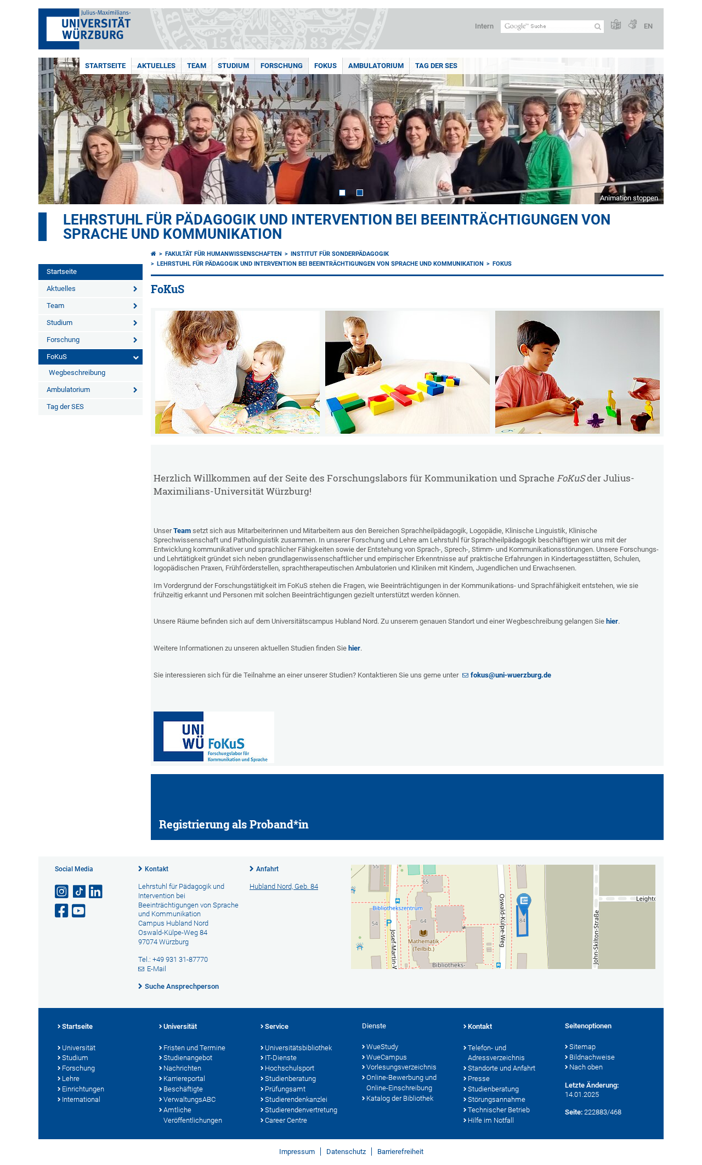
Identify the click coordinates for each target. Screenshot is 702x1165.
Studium (233, 65)
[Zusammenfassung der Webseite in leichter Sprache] (616, 25)
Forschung (282, 65)
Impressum (297, 1151)
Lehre (71, 1078)
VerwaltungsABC (189, 1099)
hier (612, 621)
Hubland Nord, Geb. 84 (284, 886)
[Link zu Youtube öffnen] (79, 911)
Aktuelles (156, 65)
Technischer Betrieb (499, 1110)
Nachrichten (182, 1068)
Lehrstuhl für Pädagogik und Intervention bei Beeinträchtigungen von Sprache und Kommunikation (336, 226)
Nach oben (586, 1067)
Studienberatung (290, 1078)
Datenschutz (346, 1151)
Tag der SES (436, 65)
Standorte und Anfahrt (501, 1068)
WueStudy (382, 1047)
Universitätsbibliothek (298, 1048)
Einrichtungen (83, 1089)
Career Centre (286, 1120)
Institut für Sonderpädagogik (340, 253)
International (81, 1099)
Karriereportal (184, 1078)
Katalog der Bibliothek (399, 1098)
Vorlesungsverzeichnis (401, 1067)
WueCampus (386, 1057)
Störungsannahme (496, 1099)
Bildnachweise (592, 1057)
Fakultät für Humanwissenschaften (223, 253)
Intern (484, 26)
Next (644, 131)
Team (196, 65)
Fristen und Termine (194, 1048)
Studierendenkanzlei (296, 1099)
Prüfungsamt (285, 1089)
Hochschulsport (289, 1068)
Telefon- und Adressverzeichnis (496, 1053)
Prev (57, 131)
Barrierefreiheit (400, 1151)
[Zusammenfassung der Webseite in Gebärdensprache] (632, 25)
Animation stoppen (629, 198)
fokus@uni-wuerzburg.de (511, 675)
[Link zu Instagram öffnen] (62, 891)
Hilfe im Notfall (491, 1120)
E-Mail (156, 969)
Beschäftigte (183, 1089)
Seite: (573, 1112)
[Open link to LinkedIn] (96, 891)
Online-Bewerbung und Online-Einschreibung (401, 1082)
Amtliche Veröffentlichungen (192, 1115)
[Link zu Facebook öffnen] (62, 911)
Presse (479, 1078)
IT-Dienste (281, 1058)
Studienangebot (187, 1058)
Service (276, 1026)
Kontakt (156, 869)
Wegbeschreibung (77, 372)
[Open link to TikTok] (79, 891)
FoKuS (325, 65)
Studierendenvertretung (301, 1110)
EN (648, 26)
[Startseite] (153, 253)
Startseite (105, 65)
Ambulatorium (376, 65)
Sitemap (582, 1047)
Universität (78, 1048)
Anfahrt (267, 869)
